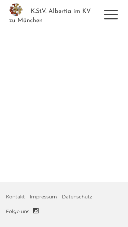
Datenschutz (77, 197)
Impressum (43, 197)
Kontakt (15, 197)
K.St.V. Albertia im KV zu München (50, 16)
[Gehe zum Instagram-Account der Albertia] (36, 210)
